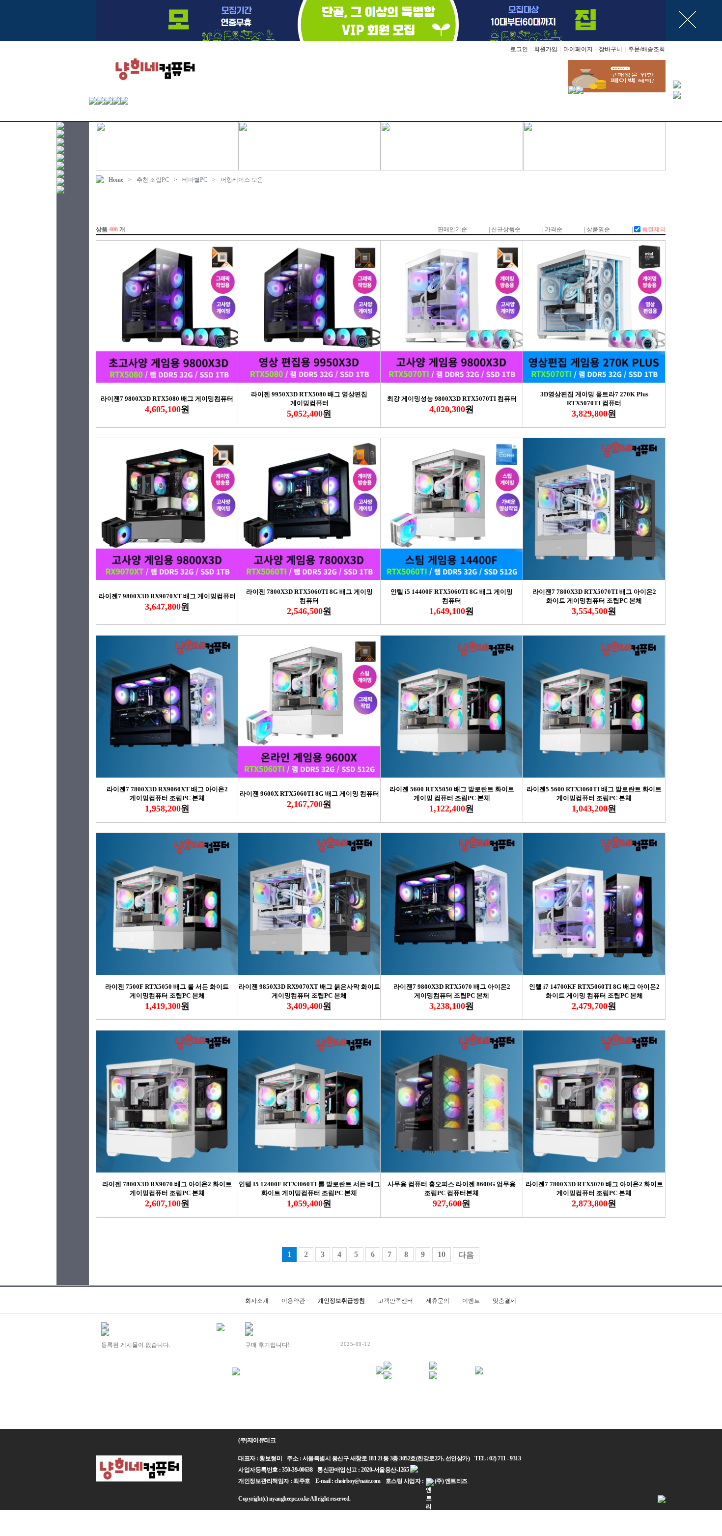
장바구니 (610, 49)
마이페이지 (578, 49)
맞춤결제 (504, 1300)
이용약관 (293, 1300)
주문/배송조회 (646, 49)
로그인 (519, 49)
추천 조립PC (153, 179)
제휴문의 (437, 1300)
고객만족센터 (395, 1300)
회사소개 (257, 1300)
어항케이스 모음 (242, 179)
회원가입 (545, 49)
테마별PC (194, 179)
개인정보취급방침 (341, 1300)
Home (116, 179)
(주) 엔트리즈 (451, 1481)
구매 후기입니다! (267, 1344)
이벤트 (471, 1300)
